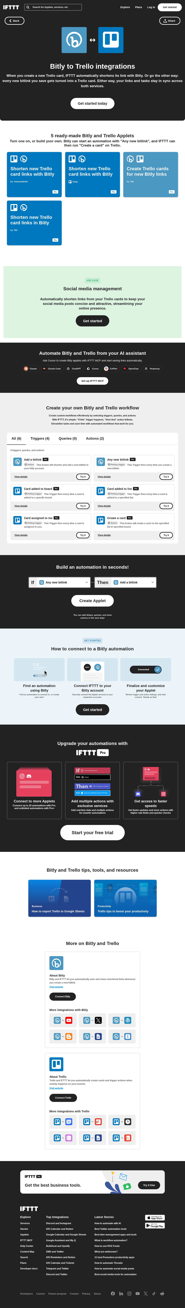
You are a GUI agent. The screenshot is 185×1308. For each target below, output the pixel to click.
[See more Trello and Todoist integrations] (92, 1122)
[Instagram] (129, 1294)
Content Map (27, 1251)
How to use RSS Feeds (107, 1246)
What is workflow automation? (111, 1240)
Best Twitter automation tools (110, 1229)
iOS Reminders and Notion (60, 1257)
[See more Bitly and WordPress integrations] (122, 1020)
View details (20, 477)
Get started (170, 7)
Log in (151, 7)
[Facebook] (112, 1294)
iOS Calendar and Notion (59, 1229)
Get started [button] (92, 321)
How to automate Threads (109, 1263)
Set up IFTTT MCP (92, 380)
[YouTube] (137, 1294)
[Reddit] (162, 1294)
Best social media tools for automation (116, 1274)
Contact (74, 1294)
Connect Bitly (62, 996)
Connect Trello (63, 1098)
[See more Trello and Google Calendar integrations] (63, 1122)
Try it (83, 477)
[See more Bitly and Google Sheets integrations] (92, 1036)
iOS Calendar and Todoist (60, 1263)
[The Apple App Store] (155, 1218)
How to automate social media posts (114, 1269)
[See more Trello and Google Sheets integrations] (92, 1138)
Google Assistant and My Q (61, 1240)
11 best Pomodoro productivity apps (114, 1257)
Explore (125, 7)
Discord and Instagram (58, 1223)
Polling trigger (118, 464)
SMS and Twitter (55, 1251)
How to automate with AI (108, 1223)
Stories (24, 1229)
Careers (40, 1294)
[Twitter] (145, 1294)
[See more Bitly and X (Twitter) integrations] (92, 1020)
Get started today (92, 103)
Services (25, 1223)
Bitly (57, 66)
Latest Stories (104, 1217)
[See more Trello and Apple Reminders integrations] (63, 1138)
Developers (26, 1294)
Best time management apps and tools (116, 1235)
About (97, 1294)
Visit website (56, 987)
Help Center (26, 1246)
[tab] (16, 439)
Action (30, 464)
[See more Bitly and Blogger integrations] (63, 1036)
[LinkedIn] (121, 1294)
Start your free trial (92, 832)
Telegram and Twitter (57, 1269)
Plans (138, 7)
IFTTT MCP (26, 1240)
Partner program (57, 1294)
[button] (92, 709)
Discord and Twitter (56, 1274)
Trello (84, 66)
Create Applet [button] (92, 600)
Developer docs (29, 1269)
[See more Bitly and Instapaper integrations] (122, 1036)
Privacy (86, 1294)
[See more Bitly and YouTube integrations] (63, 1020)
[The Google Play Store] (155, 1226)
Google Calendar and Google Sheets (66, 1235)
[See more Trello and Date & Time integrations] (122, 1122)
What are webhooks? (106, 1251)
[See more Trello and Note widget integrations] (122, 1138)
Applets (24, 1235)
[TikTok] (154, 1294)
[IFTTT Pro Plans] (45, 460)
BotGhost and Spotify (58, 1246)
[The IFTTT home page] (11, 7)
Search (24, 1257)
